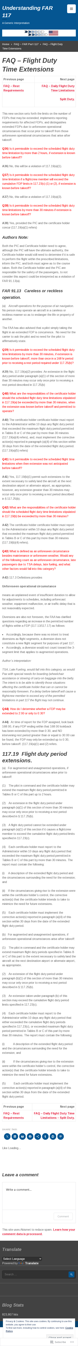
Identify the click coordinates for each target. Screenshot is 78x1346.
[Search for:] (39, 1274)
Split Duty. (67, 99)
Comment (63, 1216)
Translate (32, 1263)
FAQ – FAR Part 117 (26, 44)
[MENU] (71, 8)
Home (5, 44)
